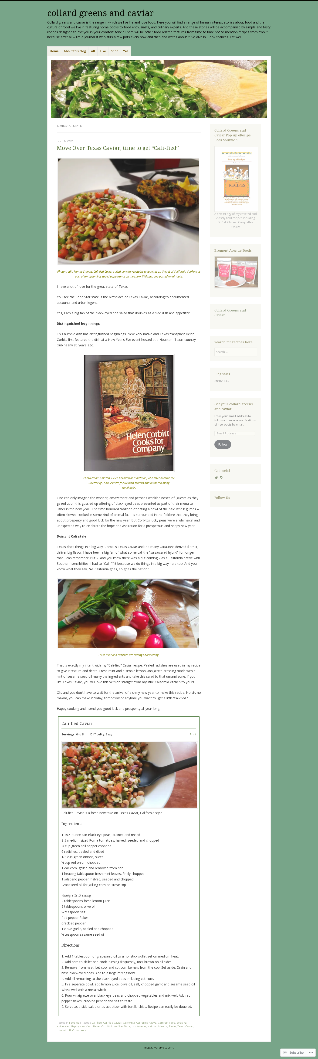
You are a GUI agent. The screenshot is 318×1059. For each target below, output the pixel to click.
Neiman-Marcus (157, 1026)
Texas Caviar (185, 1026)
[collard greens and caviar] (159, 89)
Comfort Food (166, 1022)
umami (61, 1030)
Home (54, 51)
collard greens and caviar (100, 13)
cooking (181, 1022)
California (129, 1022)
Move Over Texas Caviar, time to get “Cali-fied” (118, 148)
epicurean (63, 1026)
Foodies (74, 1022)
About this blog (75, 51)
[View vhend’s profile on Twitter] (216, 478)
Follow (222, 444)
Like (103, 51)
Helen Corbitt (101, 1026)
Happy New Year (81, 1026)
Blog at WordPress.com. (159, 1047)
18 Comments (77, 1030)
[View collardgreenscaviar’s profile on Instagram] (221, 478)
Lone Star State (120, 1026)
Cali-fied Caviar (112, 1022)
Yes (125, 51)
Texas (172, 1026)
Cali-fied (97, 1022)
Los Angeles (139, 1026)
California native (146, 1022)
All (93, 51)
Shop (114, 51)
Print (193, 734)
